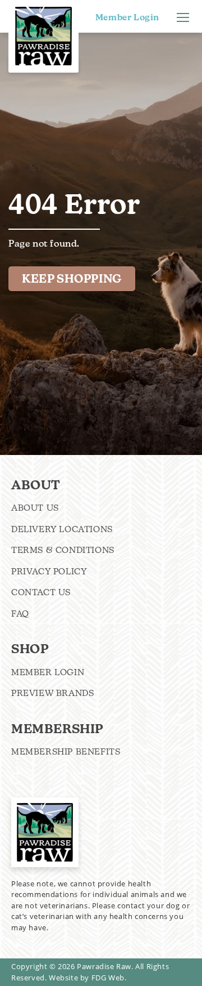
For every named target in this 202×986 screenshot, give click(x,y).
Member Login (127, 17)
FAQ (20, 613)
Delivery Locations (62, 529)
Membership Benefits (65, 751)
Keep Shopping (72, 278)
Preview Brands (52, 693)
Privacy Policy (49, 571)
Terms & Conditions (62, 550)
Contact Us (41, 592)
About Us (35, 507)
